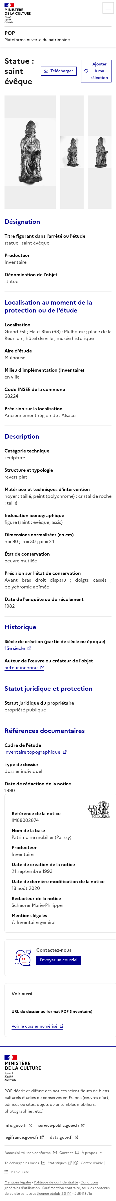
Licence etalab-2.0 (51, 1193)
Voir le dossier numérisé (34, 1026)
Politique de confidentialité (56, 1182)
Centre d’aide (92, 1163)
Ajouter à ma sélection (99, 71)
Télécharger (61, 71)
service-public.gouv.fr (58, 1125)
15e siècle (15, 648)
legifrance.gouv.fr (22, 1137)
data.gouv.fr (61, 1137)
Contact (66, 1152)
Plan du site (20, 1172)
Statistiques (57, 1163)
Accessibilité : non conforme (28, 1152)
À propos (89, 1152)
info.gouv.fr (16, 1125)
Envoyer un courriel (58, 960)
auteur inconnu (21, 667)
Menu (108, 8)
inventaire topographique (32, 752)
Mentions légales (18, 1182)
